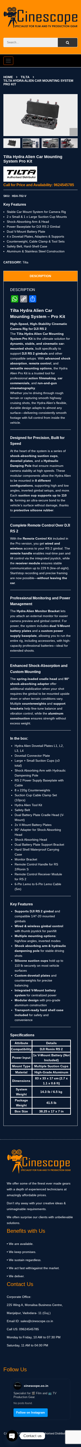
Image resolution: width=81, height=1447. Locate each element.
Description (40, 276)
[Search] (67, 42)
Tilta (25, 77)
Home (8, 77)
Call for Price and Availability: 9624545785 (38, 185)
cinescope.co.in (36, 1385)
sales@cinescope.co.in (36, 1321)
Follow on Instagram (30, 1412)
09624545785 (28, 1329)
